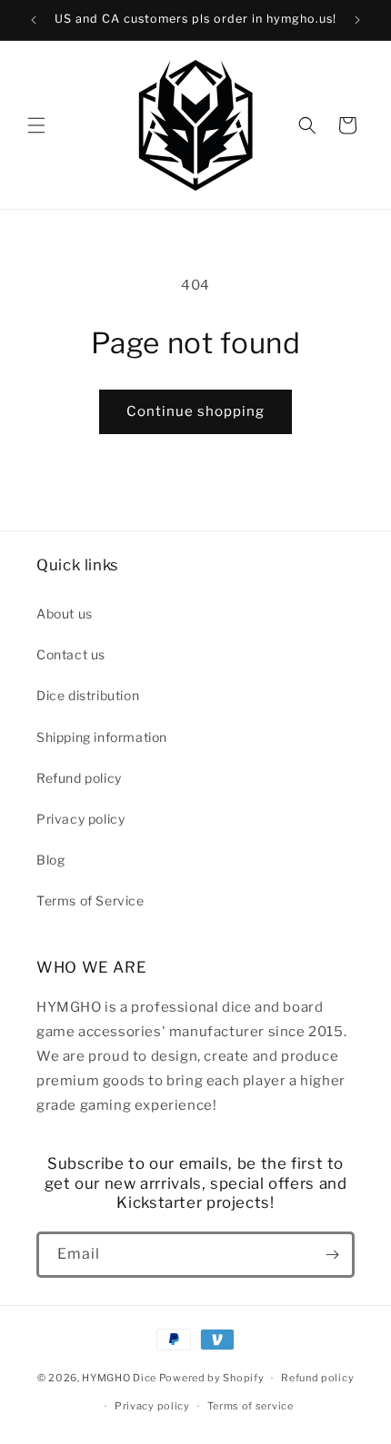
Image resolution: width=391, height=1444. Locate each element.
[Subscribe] (332, 1254)
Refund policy (79, 778)
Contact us (70, 654)
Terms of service (250, 1405)
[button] (36, 125)
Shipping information (101, 737)
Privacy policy (80, 818)
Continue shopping (195, 411)
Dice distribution (87, 695)
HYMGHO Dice (120, 1377)
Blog (50, 859)
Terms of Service (90, 900)
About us (64, 613)
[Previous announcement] (34, 20)
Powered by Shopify (212, 1377)
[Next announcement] (357, 20)
